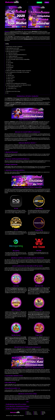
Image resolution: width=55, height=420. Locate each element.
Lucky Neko (10, 73)
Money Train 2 (10, 78)
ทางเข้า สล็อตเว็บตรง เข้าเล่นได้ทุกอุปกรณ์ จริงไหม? (17, 406)
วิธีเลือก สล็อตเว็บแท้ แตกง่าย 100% (12, 48)
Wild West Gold (11, 75)
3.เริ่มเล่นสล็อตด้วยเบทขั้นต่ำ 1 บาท (13, 89)
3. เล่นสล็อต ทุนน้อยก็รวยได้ (12, 56)
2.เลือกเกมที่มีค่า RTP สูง (12, 88)
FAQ (7, 93)
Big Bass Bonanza (11, 80)
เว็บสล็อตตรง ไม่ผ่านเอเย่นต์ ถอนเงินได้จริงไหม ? (17, 409)
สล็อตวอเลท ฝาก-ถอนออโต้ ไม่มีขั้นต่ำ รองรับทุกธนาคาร (15, 49)
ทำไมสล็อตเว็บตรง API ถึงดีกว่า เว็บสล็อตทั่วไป (14, 46)
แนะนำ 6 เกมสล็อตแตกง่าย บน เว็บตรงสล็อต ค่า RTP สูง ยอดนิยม (17, 72)
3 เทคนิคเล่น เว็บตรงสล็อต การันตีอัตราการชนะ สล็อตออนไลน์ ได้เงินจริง (18, 85)
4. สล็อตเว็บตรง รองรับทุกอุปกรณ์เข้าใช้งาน (15, 57)
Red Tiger (10, 69)
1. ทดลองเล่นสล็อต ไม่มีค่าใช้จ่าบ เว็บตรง (14, 86)
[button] (27, 2)
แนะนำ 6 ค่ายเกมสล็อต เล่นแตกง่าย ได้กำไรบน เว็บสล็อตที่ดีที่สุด (18, 59)
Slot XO (9, 64)
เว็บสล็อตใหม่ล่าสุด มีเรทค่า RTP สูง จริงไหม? (16, 404)
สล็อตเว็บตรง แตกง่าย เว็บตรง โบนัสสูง (13, 91)
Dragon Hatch (10, 81)
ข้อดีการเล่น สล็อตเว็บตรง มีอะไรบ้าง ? (13, 51)
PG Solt (9, 61)
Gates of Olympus (11, 77)
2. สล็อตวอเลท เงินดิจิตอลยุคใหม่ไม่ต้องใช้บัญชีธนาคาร (17, 54)
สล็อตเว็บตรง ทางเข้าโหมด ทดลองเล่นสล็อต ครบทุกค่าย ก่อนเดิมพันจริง (18, 70)
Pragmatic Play (10, 65)
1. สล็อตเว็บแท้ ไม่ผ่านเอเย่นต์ (12, 53)
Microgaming (10, 67)
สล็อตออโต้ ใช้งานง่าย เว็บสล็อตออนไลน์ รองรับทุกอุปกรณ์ (16, 83)
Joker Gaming (10, 62)
